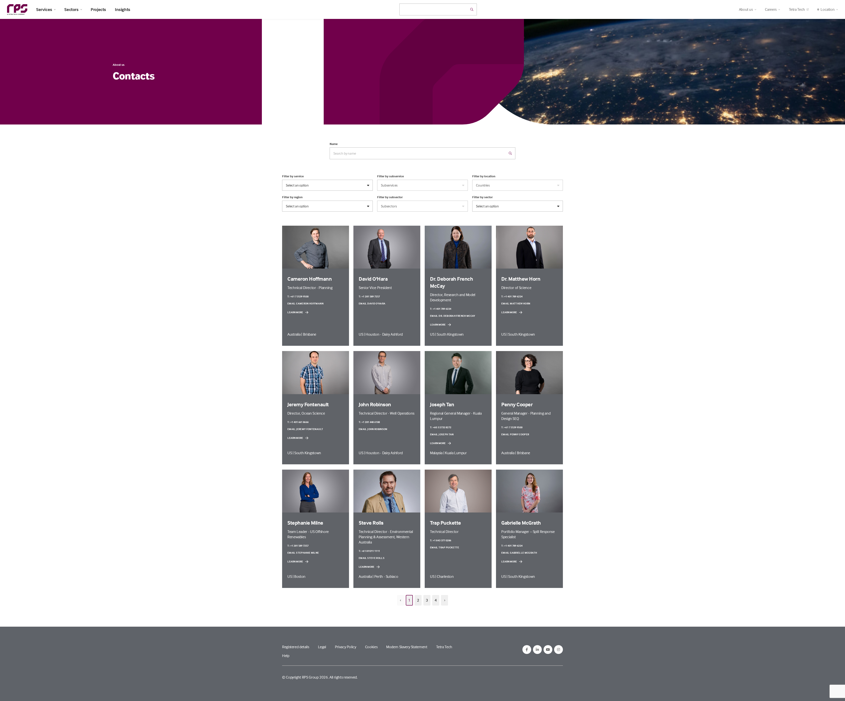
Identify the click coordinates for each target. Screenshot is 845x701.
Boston (299, 576)
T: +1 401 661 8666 (298, 422)
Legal (322, 646)
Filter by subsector (390, 197)
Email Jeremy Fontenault (305, 429)
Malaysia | (437, 452)
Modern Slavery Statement (406, 646)
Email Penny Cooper (515, 434)
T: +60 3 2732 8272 (440, 427)
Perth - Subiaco (386, 576)
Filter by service (293, 176)
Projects (98, 9)
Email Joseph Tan (442, 434)
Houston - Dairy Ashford (384, 334)
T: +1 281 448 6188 (369, 422)
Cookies (371, 646)
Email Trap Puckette (444, 547)
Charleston (445, 576)
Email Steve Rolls (371, 558)
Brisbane (309, 334)
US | (362, 334)
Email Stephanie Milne (303, 552)
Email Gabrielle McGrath (519, 552)
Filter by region (292, 197)
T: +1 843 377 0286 (440, 540)
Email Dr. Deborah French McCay (452, 315)
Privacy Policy (345, 646)
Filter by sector (482, 197)
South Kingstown (450, 334)
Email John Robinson (373, 429)
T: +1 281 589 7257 (369, 296)
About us (119, 64)
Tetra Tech (797, 9)
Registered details (295, 646)
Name (334, 144)
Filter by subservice (390, 176)
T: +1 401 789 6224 (440, 308)
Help (285, 655)
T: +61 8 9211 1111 (369, 551)
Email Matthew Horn (515, 303)
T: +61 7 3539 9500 (298, 296)
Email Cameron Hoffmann (305, 303)
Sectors (71, 9)
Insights (122, 9)
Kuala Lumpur (456, 452)
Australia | (295, 334)
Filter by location (483, 176)
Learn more (295, 312)
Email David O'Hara (372, 303)
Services (44, 9)
